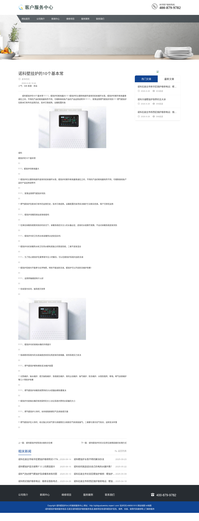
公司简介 (41, 18)
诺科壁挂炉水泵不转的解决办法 (100, 459)
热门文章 (146, 79)
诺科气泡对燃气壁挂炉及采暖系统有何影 (44, 473)
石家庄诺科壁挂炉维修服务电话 (80, 508)
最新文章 (169, 79)
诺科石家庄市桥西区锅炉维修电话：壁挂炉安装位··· (100, 481)
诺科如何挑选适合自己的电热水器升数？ (100, 466)
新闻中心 (55, 18)
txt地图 (148, 505)
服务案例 (85, 18)
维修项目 (70, 18)
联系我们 (100, 18)
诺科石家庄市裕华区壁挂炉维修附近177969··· (44, 459)
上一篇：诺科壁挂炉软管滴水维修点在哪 (35, 442)
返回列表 (122, 450)
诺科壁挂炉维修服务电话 (55, 508)
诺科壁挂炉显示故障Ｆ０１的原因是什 (44, 466)
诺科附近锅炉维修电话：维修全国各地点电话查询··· (44, 481)
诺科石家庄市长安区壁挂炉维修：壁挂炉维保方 (100, 473)
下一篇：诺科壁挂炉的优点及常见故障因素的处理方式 (104, 442)
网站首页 (26, 18)
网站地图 (141, 505)
